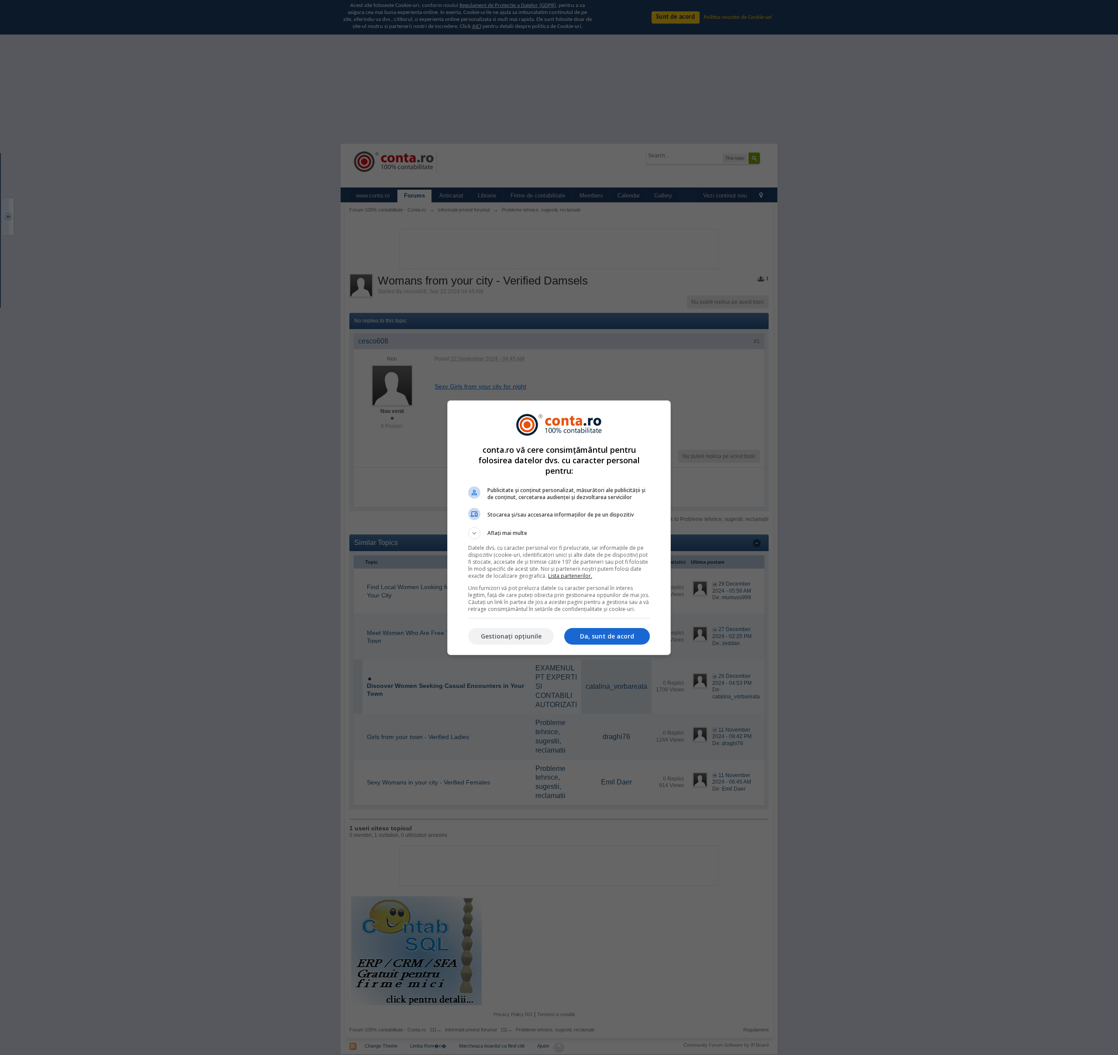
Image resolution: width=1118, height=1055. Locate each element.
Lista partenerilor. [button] (570, 576)
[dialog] (559, 527)
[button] (559, 533)
